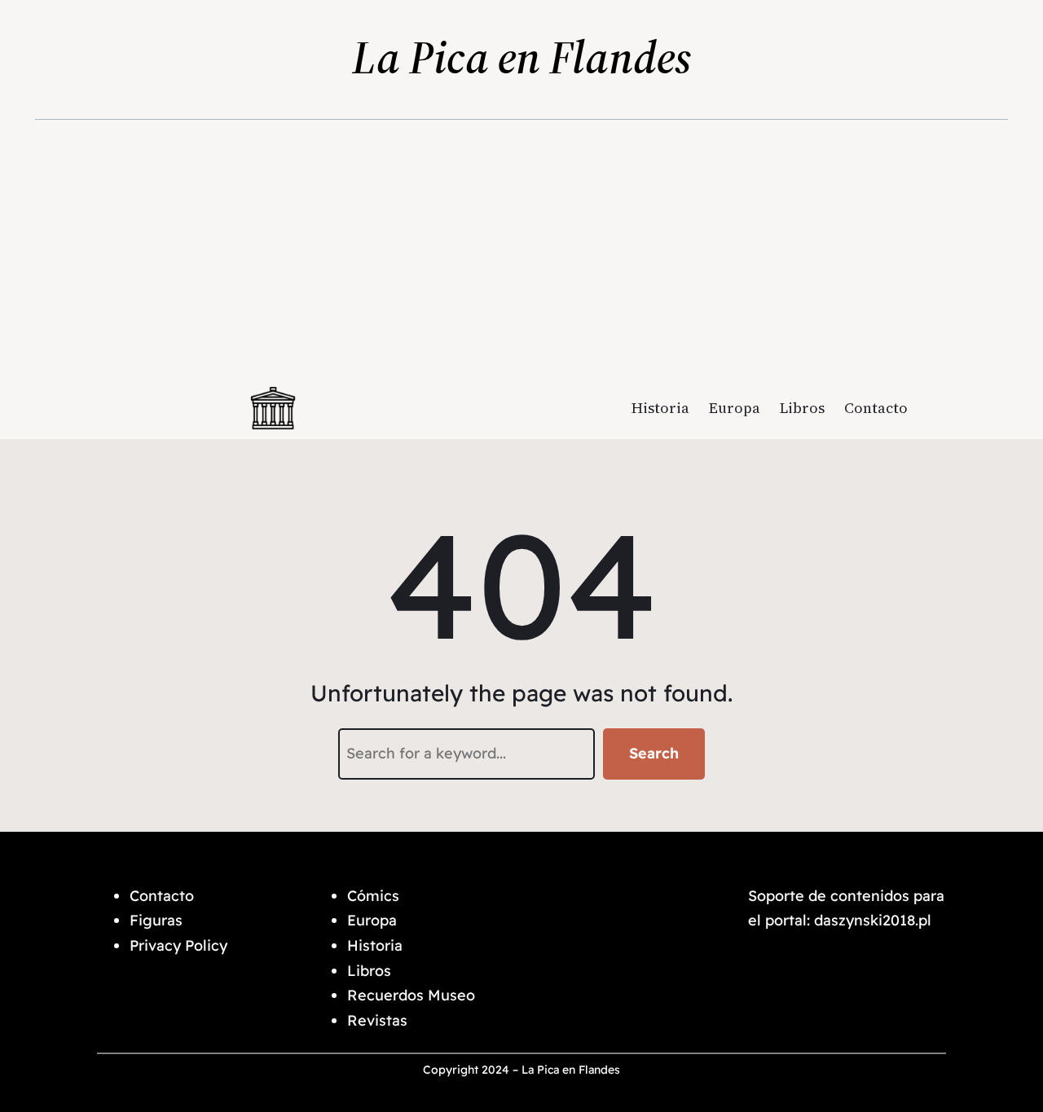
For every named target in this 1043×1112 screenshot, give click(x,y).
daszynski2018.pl (872, 920)
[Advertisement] (522, 253)
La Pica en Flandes (522, 57)
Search (654, 753)
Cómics (373, 895)
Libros (369, 970)
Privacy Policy (178, 945)
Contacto (162, 895)
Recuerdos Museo (411, 995)
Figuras (158, 920)
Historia (375, 945)
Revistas (377, 1020)
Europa (372, 920)
